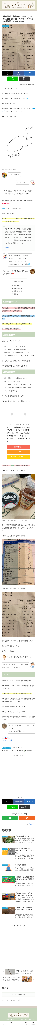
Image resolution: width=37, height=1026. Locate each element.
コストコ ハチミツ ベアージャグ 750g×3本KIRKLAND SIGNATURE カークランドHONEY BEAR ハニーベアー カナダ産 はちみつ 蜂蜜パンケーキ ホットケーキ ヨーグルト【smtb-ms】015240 (18, 433)
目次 (15, 281)
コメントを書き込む (18, 994)
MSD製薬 (7, 247)
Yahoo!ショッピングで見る (18, 456)
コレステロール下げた (9, 750)
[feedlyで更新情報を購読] (10, 818)
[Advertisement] (18, 775)
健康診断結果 (30, 750)
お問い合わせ (10, 1019)
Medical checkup (18, 748)
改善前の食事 (18, 288)
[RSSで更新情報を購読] (27, 818)
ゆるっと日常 (7, 748)
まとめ (16, 294)
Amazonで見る (18, 452)
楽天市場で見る (18, 447)
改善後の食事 (18, 291)
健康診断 (21, 750)
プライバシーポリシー (27, 1019)
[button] (24, 79)
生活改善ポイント (19, 285)
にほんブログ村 (7, 740)
